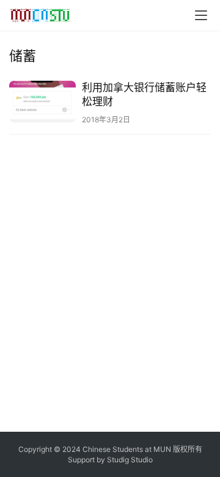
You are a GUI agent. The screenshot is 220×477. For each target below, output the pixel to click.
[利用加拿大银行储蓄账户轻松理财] (42, 101)
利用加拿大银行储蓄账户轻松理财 (144, 94)
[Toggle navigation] (201, 15)
